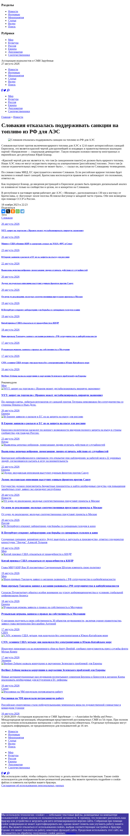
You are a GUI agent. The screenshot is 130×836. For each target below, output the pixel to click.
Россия (12, 45)
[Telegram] (22, 211)
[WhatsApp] (18, 211)
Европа (12, 48)
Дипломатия (15, 51)
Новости (13, 11)
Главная (5, 117)
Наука (4, 441)
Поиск (12, 26)
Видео (11, 23)
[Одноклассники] (13, 211)
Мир (10, 39)
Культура (13, 42)
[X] (8, 211)
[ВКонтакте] (3, 211)
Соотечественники (19, 54)
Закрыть (71, 833)
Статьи (12, 20)
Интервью (14, 14)
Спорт (5, 688)
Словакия (7, 217)
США (4, 632)
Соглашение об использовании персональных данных (32, 785)
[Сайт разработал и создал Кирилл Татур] (31, 811)
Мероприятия (16, 17)
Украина (6, 660)
